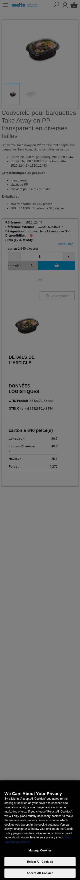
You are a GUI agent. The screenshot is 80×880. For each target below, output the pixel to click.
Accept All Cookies (40, 873)
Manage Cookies (40, 850)
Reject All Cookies (40, 861)
